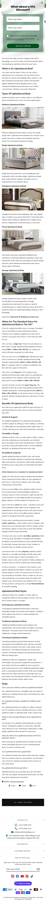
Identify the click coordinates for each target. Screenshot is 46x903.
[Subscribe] (38, 869)
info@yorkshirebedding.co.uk (24, 832)
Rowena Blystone (17, 781)
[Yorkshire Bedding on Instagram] (12, 876)
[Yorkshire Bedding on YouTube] (22, 876)
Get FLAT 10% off (23, 46)
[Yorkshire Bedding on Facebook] (17, 876)
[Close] (42, 2)
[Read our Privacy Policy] (38, 39)
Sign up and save (22, 858)
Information (22, 844)
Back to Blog (24, 802)
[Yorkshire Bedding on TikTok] (31, 876)
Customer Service (22, 851)
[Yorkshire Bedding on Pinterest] (27, 876)
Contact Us (22, 820)
